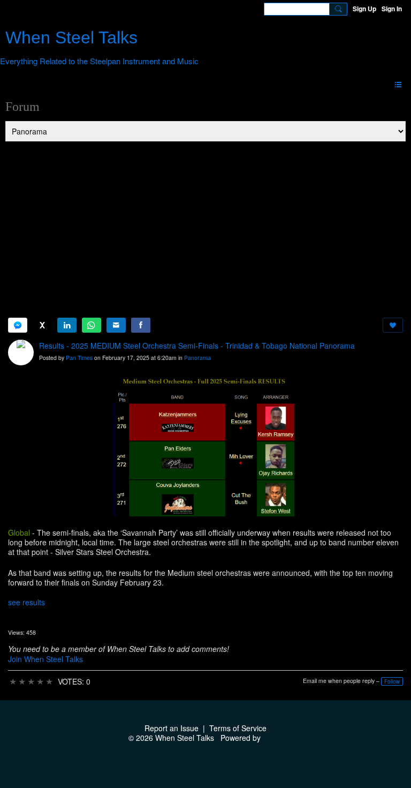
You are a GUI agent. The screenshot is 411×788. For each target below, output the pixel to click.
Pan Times (79, 358)
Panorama (197, 358)
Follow (392, 681)
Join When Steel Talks (45, 659)
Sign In (392, 8)
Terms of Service (238, 728)
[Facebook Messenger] (17, 325)
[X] (42, 325)
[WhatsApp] (91, 325)
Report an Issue (171, 728)
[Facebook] (140, 325)
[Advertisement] (205, 223)
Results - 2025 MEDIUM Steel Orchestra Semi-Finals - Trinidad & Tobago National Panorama (197, 345)
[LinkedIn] (67, 325)
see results (26, 602)
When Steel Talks (71, 37)
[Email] (116, 325)
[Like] (393, 325)
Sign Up (364, 8)
